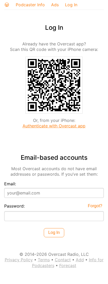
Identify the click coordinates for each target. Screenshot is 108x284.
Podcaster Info (30, 4)
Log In (71, 4)
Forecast (67, 265)
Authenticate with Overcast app (54, 125)
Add (80, 259)
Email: (10, 183)
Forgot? (95, 206)
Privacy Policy (19, 259)
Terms (44, 259)
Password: (14, 206)
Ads (55, 4)
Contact (63, 259)
